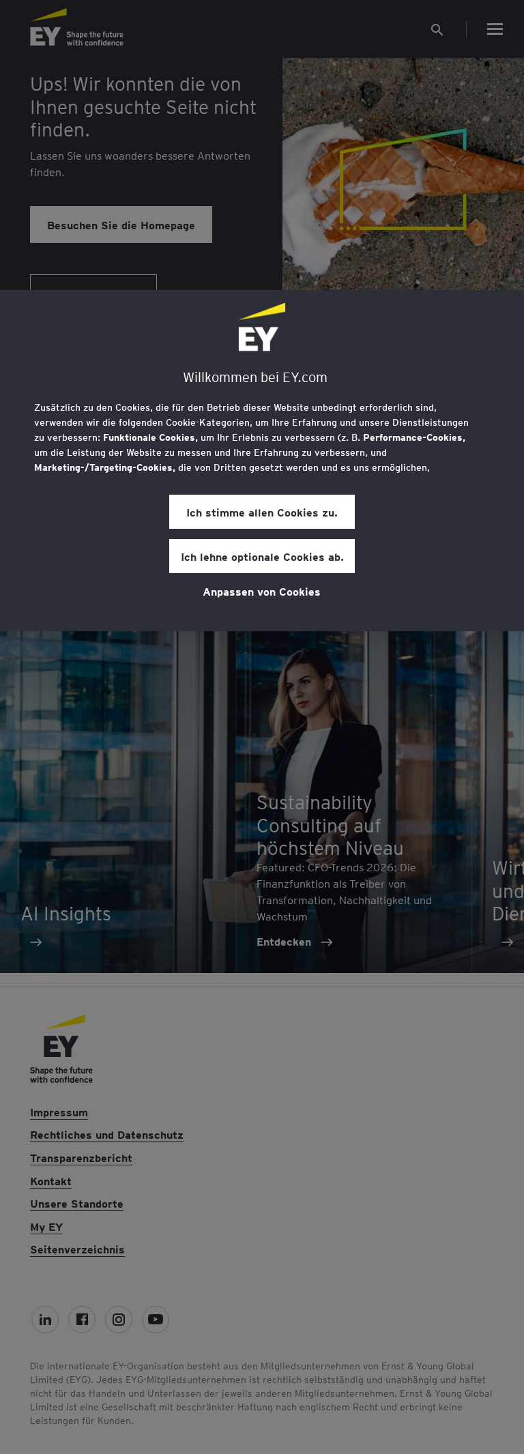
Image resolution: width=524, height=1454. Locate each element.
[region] (262, 460)
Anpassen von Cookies (262, 590)
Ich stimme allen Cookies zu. (262, 511)
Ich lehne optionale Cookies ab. (262, 556)
